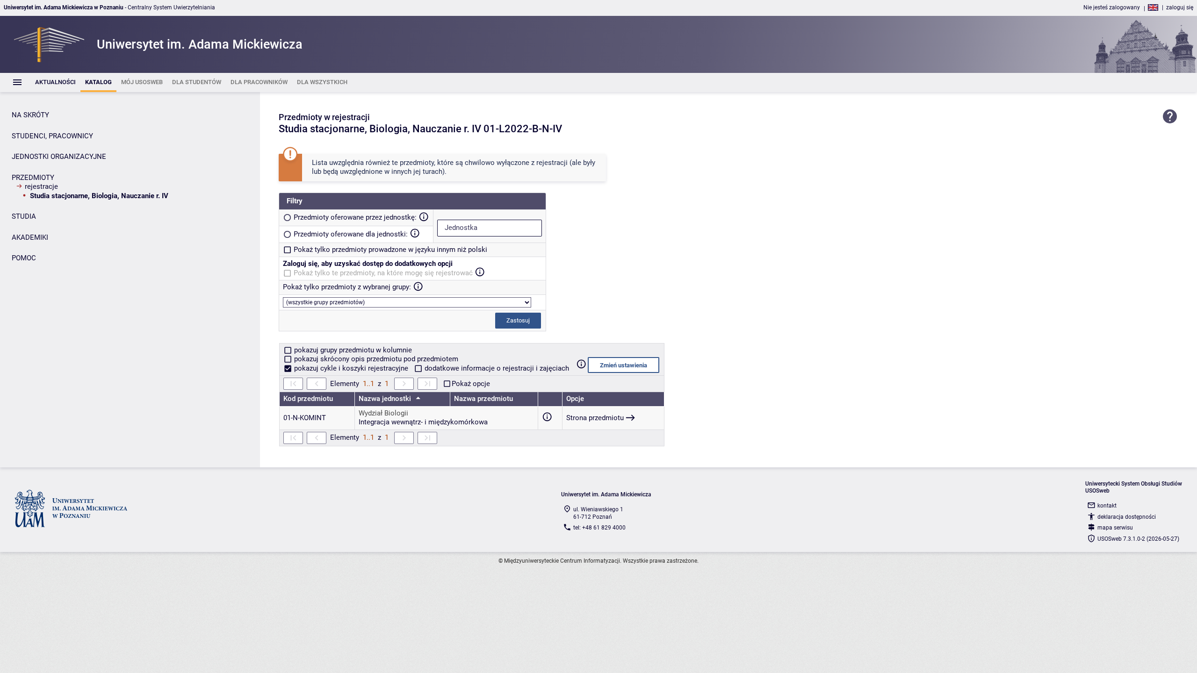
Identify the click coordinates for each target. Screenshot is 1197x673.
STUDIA (24, 216)
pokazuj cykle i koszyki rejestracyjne (351, 368)
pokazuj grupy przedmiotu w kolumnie (352, 350)
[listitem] (55, 82)
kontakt (1107, 505)
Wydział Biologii (383, 413)
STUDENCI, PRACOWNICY (52, 136)
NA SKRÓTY (30, 115)
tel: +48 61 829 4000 (599, 527)
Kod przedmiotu (308, 398)
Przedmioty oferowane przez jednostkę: (355, 217)
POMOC (24, 258)
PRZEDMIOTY (33, 177)
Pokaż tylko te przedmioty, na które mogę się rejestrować (383, 273)
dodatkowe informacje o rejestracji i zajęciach (496, 368)
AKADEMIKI (30, 237)
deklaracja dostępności (1126, 517)
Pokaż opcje (471, 383)
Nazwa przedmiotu (483, 398)
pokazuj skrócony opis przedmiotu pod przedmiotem (375, 359)
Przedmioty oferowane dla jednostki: (351, 234)
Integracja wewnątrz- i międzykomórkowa (423, 422)
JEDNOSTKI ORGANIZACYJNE (59, 156)
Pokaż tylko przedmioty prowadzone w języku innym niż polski (390, 249)
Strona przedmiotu (595, 418)
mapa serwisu (1115, 527)
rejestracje (41, 186)
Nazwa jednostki (386, 398)
